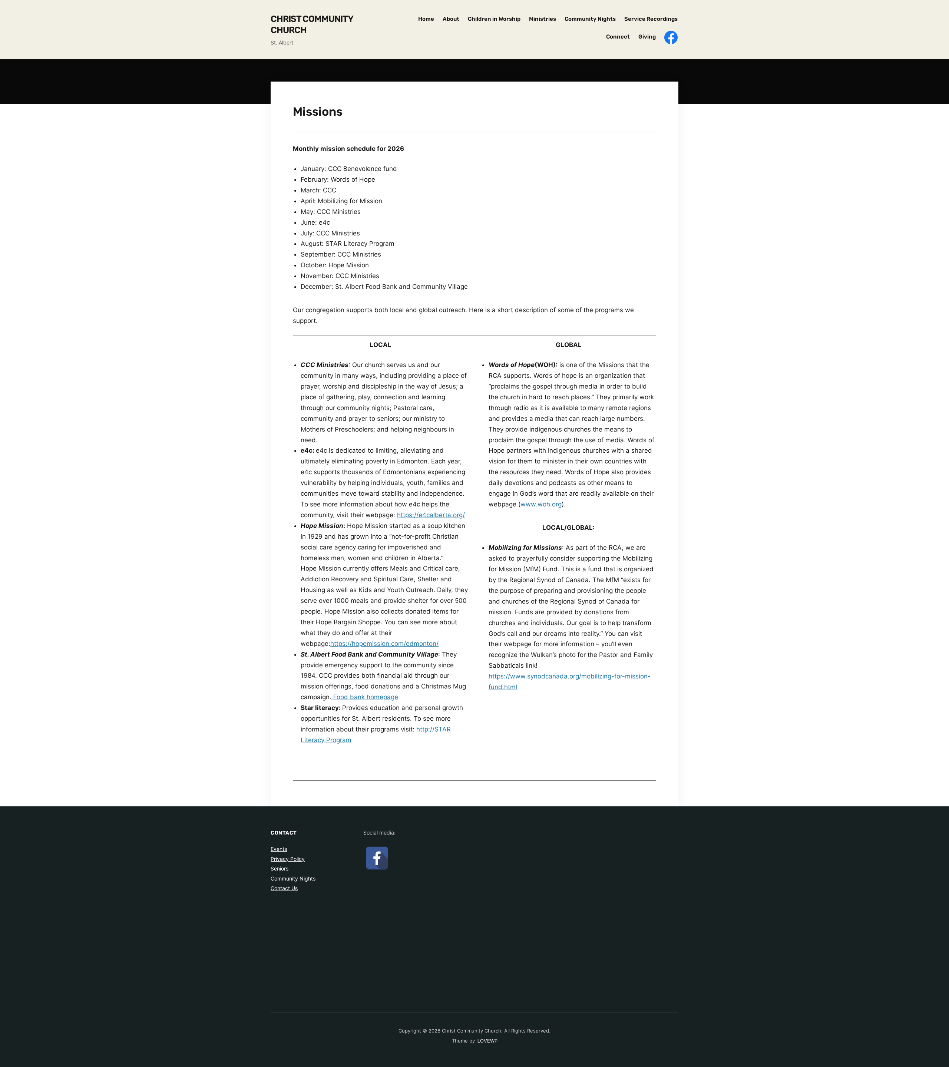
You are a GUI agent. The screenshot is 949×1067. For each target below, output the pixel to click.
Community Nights (590, 19)
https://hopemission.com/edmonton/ (384, 643)
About (451, 19)
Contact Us (284, 888)
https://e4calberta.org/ (431, 515)
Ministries (542, 19)
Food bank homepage (364, 697)
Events (279, 849)
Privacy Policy (288, 859)
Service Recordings (651, 19)
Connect (618, 36)
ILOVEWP (486, 1041)
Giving (647, 36)
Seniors (279, 868)
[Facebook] (377, 858)
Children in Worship (494, 19)
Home (426, 19)
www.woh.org (541, 504)
